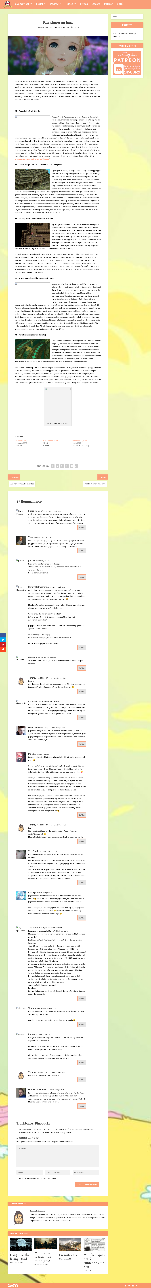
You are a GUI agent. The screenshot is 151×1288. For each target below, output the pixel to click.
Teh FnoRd (33, 851)
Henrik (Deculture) (37, 1089)
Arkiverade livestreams (123, 33)
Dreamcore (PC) (21, 441)
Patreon (108, 4)
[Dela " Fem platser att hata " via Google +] (62, 466)
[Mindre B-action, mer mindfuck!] (45, 1243)
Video (69, 4)
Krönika (70, 27)
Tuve (30, 537)
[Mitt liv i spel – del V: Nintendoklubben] (95, 1244)
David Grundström (37, 727)
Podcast (54, 4)
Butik (120, 4)
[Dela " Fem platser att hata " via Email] (71, 466)
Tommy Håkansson (44, 27)
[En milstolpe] (70, 1244)
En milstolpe (68, 1255)
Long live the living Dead (19, 1257)
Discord (95, 4)
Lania (31, 892)
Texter (39, 4)
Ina (29, 753)
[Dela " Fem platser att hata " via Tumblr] (67, 466)
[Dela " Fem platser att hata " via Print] (76, 466)
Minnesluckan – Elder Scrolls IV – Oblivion (35, 1129)
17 (76, 27)
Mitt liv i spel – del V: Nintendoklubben (94, 1261)
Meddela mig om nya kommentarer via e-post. (38, 1178)
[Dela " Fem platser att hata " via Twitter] (57, 466)
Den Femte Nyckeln (50, 441)
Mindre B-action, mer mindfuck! (42, 1257)
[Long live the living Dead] (21, 1244)
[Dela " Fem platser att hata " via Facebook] (52, 466)
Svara (81, 527)
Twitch (84, 4)
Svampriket (22, 4)
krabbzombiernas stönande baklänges (32, 159)
